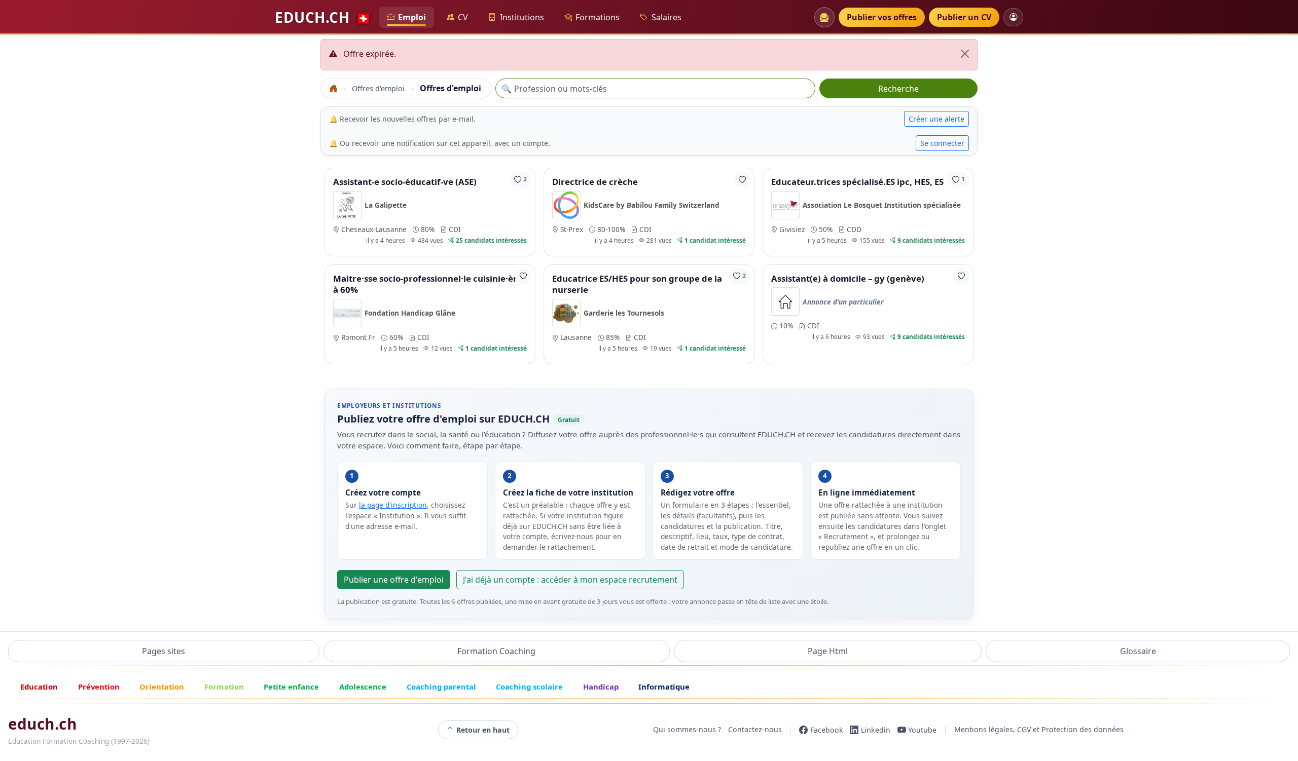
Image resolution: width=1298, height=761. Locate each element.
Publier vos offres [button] (882, 17)
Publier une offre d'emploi (394, 579)
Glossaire (1138, 651)
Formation (224, 686)
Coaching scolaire (529, 686)
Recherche (898, 88)
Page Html (828, 651)
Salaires (666, 17)
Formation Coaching (496, 651)
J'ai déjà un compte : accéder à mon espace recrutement (570, 579)
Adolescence (362, 686)
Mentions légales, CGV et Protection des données (1039, 730)
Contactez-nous (755, 730)
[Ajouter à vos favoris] (742, 179)
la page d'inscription (393, 505)
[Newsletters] (824, 17)
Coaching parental (441, 686)
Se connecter (942, 143)
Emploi (412, 17)
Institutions (522, 17)
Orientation (161, 686)
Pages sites (163, 651)
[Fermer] (965, 54)
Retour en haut (483, 730)
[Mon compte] (1013, 17)
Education (39, 686)
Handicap (601, 686)
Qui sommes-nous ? (687, 730)
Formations (597, 17)
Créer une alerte (936, 119)
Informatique (664, 686)
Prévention (99, 686)
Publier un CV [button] (964, 17)
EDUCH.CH (323, 17)
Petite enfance (291, 686)
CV (463, 17)
